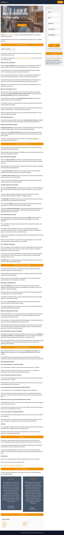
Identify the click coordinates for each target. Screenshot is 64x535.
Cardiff (15, 465)
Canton (2, 465)
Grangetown (20, 465)
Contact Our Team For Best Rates (22, 143)
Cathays (12, 465)
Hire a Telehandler (10, 34)
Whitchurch (7, 465)
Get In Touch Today (22, 44)
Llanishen (25, 523)
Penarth (24, 525)
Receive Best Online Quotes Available (22, 265)
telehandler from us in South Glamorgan (24, 58)
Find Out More (22, 436)
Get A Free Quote (22, 514)
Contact (60, 2)
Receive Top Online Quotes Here (22, 347)
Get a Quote (21, 25)
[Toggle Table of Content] (13, 49)
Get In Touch (54, 53)
